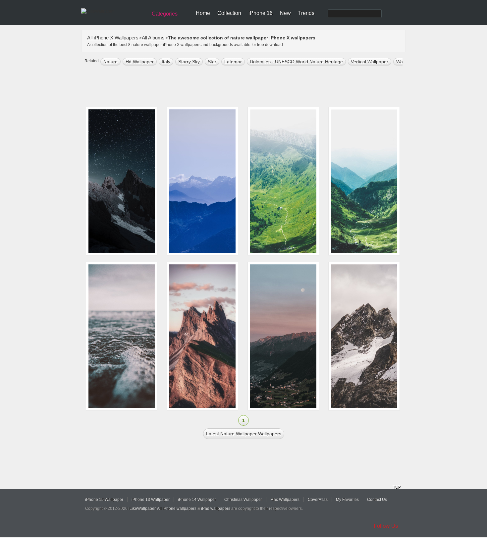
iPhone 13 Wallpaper (151, 499)
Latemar (233, 61)
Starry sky (189, 61)
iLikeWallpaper (142, 508)
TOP (397, 487)
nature (110, 61)
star (212, 61)
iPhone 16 (260, 13)
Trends (306, 13)
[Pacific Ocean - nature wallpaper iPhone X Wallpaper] (121, 336)
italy (166, 61)
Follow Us (386, 526)
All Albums (153, 37)
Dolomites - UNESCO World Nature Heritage (296, 61)
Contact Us (377, 499)
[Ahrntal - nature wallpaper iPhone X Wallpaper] (283, 336)
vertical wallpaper (369, 61)
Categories (165, 14)
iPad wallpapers (215, 508)
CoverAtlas (318, 499)
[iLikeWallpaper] (113, 11)
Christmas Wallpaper (243, 499)
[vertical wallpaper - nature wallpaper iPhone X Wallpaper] (364, 181)
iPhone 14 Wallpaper (197, 499)
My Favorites (347, 499)
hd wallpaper (140, 61)
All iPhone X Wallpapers (112, 37)
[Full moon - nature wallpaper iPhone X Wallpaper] (121, 181)
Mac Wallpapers (284, 499)
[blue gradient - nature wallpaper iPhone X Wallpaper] (202, 181)
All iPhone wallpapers (176, 508)
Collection (229, 13)
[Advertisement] (247, 87)
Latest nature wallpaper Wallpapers (243, 433)
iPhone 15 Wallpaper (104, 499)
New (285, 13)
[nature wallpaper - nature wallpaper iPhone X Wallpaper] (283, 181)
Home (203, 13)
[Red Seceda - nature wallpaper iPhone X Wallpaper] (202, 336)
